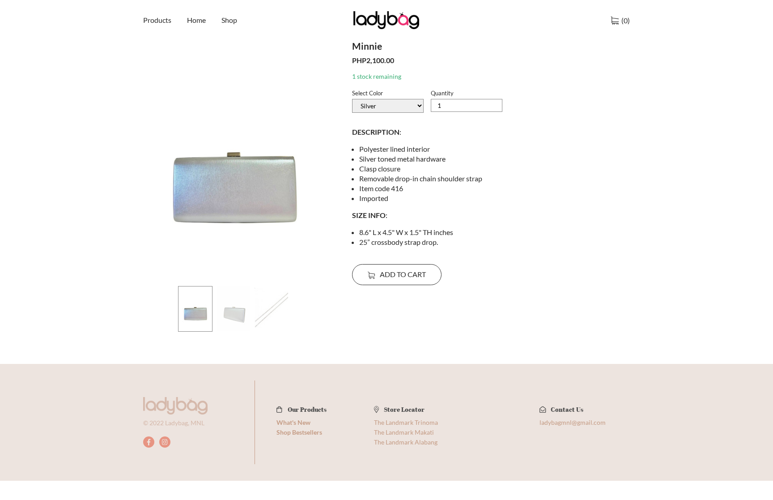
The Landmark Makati (404, 432)
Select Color (367, 93)
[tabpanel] (233, 161)
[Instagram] (164, 442)
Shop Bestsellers (299, 432)
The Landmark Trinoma (406, 422)
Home (196, 20)
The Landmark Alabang (405, 442)
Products (157, 20)
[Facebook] (148, 442)
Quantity (442, 93)
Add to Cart (402, 274)
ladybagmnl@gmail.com (572, 422)
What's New (293, 422)
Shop (229, 20)
